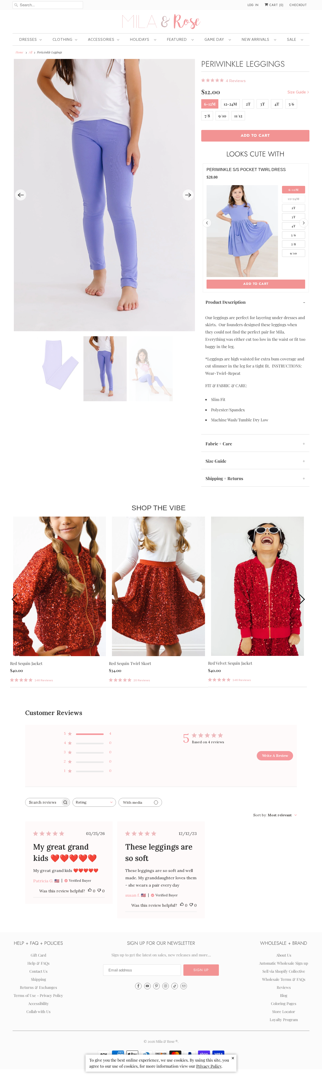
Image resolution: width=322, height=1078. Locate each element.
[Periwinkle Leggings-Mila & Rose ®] (104, 195)
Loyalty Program (284, 1019)
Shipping (38, 979)
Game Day (215, 39)
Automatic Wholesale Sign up (283, 963)
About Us (283, 955)
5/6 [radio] (293, 235)
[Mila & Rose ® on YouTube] (147, 986)
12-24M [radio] (293, 199)
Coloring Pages (283, 1003)
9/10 (222, 115)
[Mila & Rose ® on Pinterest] (156, 986)
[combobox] (94, 802)
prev (15, 599)
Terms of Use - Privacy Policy (38, 995)
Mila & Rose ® (167, 1041)
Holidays (140, 39)
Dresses (28, 39)
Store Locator (283, 1011)
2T (248, 104)
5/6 (291, 104)
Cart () (276, 5)
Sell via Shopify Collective (283, 971)
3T (262, 104)
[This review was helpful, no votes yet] (90, 891)
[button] (201, 970)
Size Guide (297, 92)
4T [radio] (294, 226)
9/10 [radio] (293, 253)
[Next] (188, 194)
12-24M (230, 104)
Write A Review (275, 755)
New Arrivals (256, 39)
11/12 (238, 115)
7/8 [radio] (293, 244)
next (302, 599)
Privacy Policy (208, 1066)
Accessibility (38, 1003)
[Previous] (20, 194)
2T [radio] (294, 208)
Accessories (101, 39)
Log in (253, 5)
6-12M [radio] (294, 190)
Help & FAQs (38, 963)
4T (276, 104)
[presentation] (207, 222)
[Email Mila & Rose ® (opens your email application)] (183, 986)
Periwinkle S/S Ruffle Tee (236, 169)
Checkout (298, 5)
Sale (292, 39)
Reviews (284, 987)
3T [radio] (294, 217)
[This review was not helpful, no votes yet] (99, 891)
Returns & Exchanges (38, 987)
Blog (283, 995)
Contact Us (38, 971)
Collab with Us (38, 1011)
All (30, 52)
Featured (178, 39)
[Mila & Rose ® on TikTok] (174, 986)
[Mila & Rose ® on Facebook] (138, 986)
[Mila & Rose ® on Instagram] (165, 986)
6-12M (210, 104)
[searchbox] (43, 802)
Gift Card (38, 955)
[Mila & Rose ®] (161, 21)
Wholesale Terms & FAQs (283, 979)
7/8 (207, 115)
